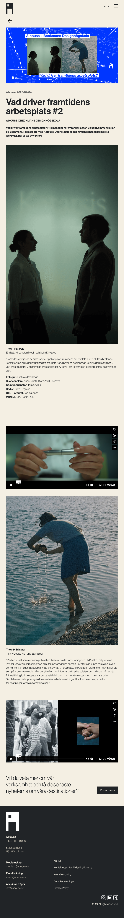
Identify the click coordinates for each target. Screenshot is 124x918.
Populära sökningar (64, 881)
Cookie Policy (61, 888)
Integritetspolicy (62, 874)
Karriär (57, 860)
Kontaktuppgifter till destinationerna (73, 867)
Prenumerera (107, 790)
